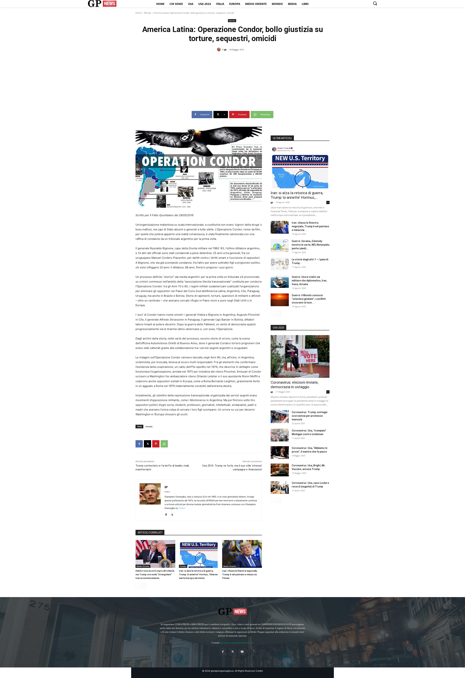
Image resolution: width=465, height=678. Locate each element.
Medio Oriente (143, 566)
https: (167, 491)
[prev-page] (138, 586)
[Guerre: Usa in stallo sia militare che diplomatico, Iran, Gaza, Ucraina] (280, 281)
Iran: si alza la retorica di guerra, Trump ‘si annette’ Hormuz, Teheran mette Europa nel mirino (198, 574)
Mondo (147, 12)
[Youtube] (242, 651)
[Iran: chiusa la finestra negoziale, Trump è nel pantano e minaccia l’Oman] (242, 554)
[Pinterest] (155, 443)
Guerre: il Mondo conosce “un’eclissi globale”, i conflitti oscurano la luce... (309, 299)
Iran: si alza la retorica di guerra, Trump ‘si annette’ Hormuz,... (297, 195)
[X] (147, 443)
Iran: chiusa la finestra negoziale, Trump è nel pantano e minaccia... (310, 226)
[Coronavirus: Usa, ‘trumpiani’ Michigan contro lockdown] (280, 435)
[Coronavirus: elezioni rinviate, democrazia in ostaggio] (300, 356)
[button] (375, 3)
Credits (259, 670)
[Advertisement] (232, 82)
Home (139, 12)
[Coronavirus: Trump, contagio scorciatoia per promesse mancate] (280, 416)
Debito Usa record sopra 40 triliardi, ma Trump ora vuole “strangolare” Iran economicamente (155, 574)
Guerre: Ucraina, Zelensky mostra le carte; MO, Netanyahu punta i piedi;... (310, 245)
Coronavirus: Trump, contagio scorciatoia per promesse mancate (309, 416)
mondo (149, 426)
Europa (183, 566)
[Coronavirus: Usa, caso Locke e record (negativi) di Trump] (280, 487)
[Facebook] (139, 443)
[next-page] (143, 586)
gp (225, 49)
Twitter (181, 508)
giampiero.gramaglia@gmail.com (237, 642)
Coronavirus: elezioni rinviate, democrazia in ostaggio (294, 384)
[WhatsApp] (164, 443)
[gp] (219, 49)
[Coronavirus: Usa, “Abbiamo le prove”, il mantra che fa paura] (280, 452)
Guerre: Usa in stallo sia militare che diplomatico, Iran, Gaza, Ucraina (309, 280)
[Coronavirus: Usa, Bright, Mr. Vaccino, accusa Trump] (280, 470)
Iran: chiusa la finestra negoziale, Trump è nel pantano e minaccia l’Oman (239, 574)
